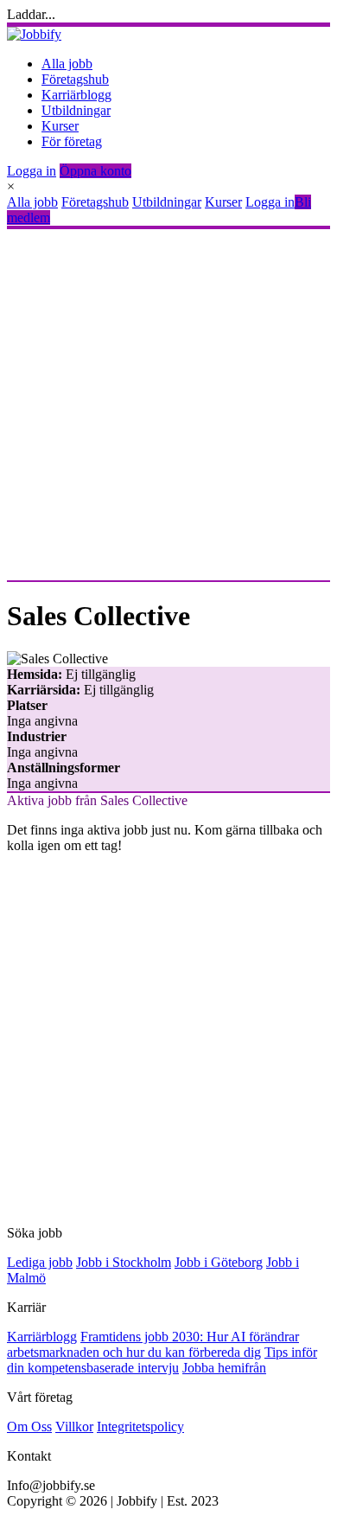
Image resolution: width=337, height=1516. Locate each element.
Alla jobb (66, 63)
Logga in (31, 170)
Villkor (74, 1426)
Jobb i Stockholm (123, 1262)
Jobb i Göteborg (219, 1262)
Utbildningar (76, 110)
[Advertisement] (168, 404)
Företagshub (75, 79)
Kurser (60, 125)
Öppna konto (95, 170)
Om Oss (29, 1426)
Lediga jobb (40, 1262)
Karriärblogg (76, 94)
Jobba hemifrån (224, 1367)
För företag (71, 141)
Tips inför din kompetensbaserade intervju (162, 1360)
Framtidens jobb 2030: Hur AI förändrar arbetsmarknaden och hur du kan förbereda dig (153, 1344)
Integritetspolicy (140, 1426)
